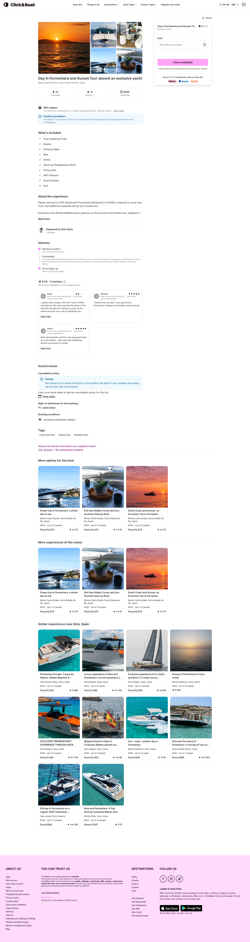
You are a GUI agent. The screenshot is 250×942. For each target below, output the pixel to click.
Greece (135, 884)
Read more (44, 218)
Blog (8, 929)
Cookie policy (12, 901)
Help (8, 877)
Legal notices (12, 908)
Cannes (135, 887)
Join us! (9, 915)
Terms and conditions (16, 904)
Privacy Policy (12, 897)
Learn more (49, 407)
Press (8, 887)
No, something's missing (69, 449)
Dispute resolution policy (17, 922)
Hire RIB (135, 908)
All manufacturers (140, 915)
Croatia (135, 880)
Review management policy (19, 925)
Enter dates (49, 396)
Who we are (11, 880)
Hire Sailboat (138, 898)
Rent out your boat (14, 890)
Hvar (134, 890)
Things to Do (93, 4)
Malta (134, 877)
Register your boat (170, 4)
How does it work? (14, 884)
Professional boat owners (18, 894)
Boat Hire (77, 4)
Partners (10, 911)
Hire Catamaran (139, 905)
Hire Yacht (136, 912)
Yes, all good (45, 449)
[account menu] (244, 4)
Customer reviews (50, 893)
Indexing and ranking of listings (20, 918)
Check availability (183, 62)
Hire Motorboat (139, 901)
